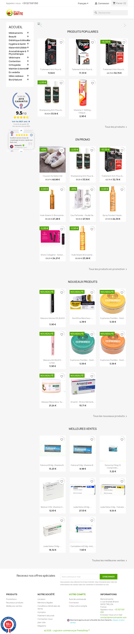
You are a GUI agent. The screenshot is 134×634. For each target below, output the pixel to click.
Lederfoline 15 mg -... (52, 546)
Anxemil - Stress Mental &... (83, 402)
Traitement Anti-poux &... (51, 69)
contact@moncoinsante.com (113, 617)
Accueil (15, 27)
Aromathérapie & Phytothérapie (17, 52)
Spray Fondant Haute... (113, 215)
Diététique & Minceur (19, 40)
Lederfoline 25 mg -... (82, 507)
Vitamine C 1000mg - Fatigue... (83, 111)
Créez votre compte (78, 606)
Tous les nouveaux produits (110, 416)
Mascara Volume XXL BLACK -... (52, 319)
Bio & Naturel (15, 79)
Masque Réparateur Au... (52, 402)
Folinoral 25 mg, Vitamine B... (52, 465)
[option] (83, 23)
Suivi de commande (77, 599)
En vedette (14, 72)
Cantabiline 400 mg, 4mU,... (83, 546)
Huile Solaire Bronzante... (82, 255)
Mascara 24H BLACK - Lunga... (52, 361)
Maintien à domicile (18, 68)
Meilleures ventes (14, 606)
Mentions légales (45, 602)
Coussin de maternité (52, 176)
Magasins (42, 626)
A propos (42, 612)
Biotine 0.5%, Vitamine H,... (52, 507)
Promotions (11, 599)
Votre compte (77, 594)
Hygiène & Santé (17, 44)
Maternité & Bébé (18, 47)
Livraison (41, 599)
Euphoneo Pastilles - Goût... (112, 318)
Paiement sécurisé (46, 615)
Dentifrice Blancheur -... (82, 318)
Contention (15, 61)
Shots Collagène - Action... (53, 255)
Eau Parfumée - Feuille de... (83, 215)
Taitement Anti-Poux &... (83, 69)
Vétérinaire (14, 57)
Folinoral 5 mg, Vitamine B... (83, 465)
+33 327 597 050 (30, 3)
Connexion (74, 602)
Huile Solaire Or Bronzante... (52, 215)
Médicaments (16, 33)
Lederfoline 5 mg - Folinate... (112, 507)
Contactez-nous (45, 619)
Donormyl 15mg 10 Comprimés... (113, 466)
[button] (44, 23)
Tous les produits (116, 127)
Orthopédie (15, 65)
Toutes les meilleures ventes (110, 560)
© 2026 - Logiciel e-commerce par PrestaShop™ (67, 630)
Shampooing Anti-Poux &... (51, 110)
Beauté (12, 36)
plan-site (42, 622)
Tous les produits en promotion (108, 269)
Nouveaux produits (14, 602)
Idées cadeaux (16, 76)
